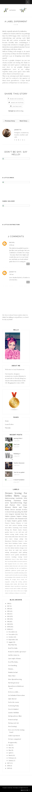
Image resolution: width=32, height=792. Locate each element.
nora (23, 532)
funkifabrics (24, 568)
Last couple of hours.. (14, 658)
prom (6, 577)
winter (6, 593)
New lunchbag (12, 665)
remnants (18, 577)
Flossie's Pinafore (10, 523)
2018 (8, 603)
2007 (8, 763)
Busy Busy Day (12, 645)
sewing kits (14, 581)
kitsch (9, 572)
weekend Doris (9, 512)
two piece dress (13, 590)
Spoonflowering (18, 111)
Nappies (18, 516)
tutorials (17, 514)
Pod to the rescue (13, 702)
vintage (24, 496)
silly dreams (21, 584)
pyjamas (12, 516)
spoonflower (18, 586)
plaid (20, 552)
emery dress (24, 566)
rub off (25, 577)
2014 (8, 614)
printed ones (17, 47)
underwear (8, 559)
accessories (19, 561)
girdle (22, 570)
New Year (7, 561)
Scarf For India (12, 648)
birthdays (15, 543)
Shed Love (16, 444)
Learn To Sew (9, 424)
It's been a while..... (14, 692)
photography (14, 552)
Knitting (8, 500)
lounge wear (23, 548)
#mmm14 (21, 518)
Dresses (8, 493)
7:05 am (11, 274)
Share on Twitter (17, 102)
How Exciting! (12, 726)
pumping (10, 577)
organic (7, 575)
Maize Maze (12, 676)
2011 (8, 621)
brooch (14, 563)
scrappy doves (16, 579)
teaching (14, 557)
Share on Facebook (16, 98)
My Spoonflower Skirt (15, 716)
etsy (6, 548)
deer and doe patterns (20, 545)
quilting (25, 552)
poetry (21, 575)
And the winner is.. (14, 655)
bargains (10, 563)
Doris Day (24, 514)
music (25, 572)
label (27, 38)
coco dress (20, 563)
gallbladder (7, 570)
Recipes (12, 561)
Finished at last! (13, 672)
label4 (4, 31)
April (10, 753)
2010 (8, 624)
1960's (10, 527)
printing (25, 575)
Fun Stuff (24, 512)
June (10, 747)
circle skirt (8, 525)
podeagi (27, 33)
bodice (20, 543)
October (11, 637)
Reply (28, 263)
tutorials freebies (21, 509)
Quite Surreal (12, 699)
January (11, 760)
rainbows (7, 554)
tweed (25, 557)
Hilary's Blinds (23, 559)
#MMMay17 (17, 454)
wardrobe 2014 (21, 498)
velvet (18, 590)
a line (25, 541)
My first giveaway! (13, 683)
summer (7, 588)
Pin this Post (17, 106)
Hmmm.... (11, 669)
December (12, 632)
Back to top (25, 790)
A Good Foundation (19, 480)
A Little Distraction (11, 224)
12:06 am (11, 245)
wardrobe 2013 (12, 518)
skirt (26, 584)
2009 (8, 627)
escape (7, 568)
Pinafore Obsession (19, 463)
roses (22, 577)
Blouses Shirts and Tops (16, 507)
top (7, 590)
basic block (8, 543)
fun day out (18, 568)
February (11, 758)
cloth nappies (9, 545)
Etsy (14, 54)
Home (7, 421)
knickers (17, 548)
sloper (12, 586)
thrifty (25, 521)
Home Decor (10, 509)
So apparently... (13, 742)
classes (25, 543)
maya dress (8, 550)
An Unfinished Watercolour (16, 695)
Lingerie (11, 514)
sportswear (24, 586)
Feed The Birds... (13, 662)
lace (13, 572)
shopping (7, 584)
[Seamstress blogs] (14, 410)
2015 (8, 611)
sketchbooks (23, 554)
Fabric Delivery (8, 201)
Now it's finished (13, 709)
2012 (8, 619)
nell (20, 532)
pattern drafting (17, 525)
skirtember (7, 586)
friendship (11, 568)
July (26, 539)
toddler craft (20, 588)
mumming (21, 572)
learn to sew (14, 532)
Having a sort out (13, 723)
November (12, 634)
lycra (6, 539)
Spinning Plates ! (18, 438)
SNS (15, 561)
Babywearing (10, 498)
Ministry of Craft (21, 523)
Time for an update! (19, 472)
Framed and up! (13, 719)
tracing (20, 557)
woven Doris (23, 593)
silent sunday (13, 584)
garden (19, 570)
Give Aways (22, 505)
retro (6, 514)
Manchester (8, 541)
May (10, 750)
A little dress (8, 177)
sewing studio (14, 534)
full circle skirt (23, 536)
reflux (14, 577)
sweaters (7, 557)
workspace (16, 593)
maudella (16, 572)
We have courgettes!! (14, 739)
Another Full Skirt (13, 712)
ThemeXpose (16, 787)
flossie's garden (17, 521)
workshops (11, 593)
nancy (10, 539)
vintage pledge (18, 539)
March (10, 755)
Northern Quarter (17, 541)
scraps (22, 579)
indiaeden (23, 31)
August (11, 642)
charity (20, 530)
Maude (15, 530)
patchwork (12, 575)
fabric (16, 536)
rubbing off (8, 579)
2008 (8, 629)
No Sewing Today (13, 706)
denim (10, 536)
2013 (8, 616)
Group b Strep (15, 559)
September (12, 639)
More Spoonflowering (15, 679)
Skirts (16, 495)
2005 (8, 768)
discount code (16, 566)
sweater (11, 588)
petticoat (17, 575)
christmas (17, 500)
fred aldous (11, 548)
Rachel (12, 242)
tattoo (15, 588)
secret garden (15, 554)
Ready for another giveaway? (17, 651)
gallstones (13, 570)
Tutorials (7, 428)
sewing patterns (22, 581)
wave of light (23, 590)
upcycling (18, 512)
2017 (8, 606)
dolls (13, 536)
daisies (11, 566)
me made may (17, 550)
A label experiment (14, 735)
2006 (8, 766)
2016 (8, 608)
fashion (7, 516)
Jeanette (17, 129)
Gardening (15, 527)
